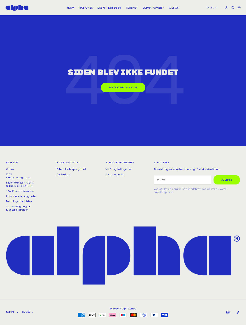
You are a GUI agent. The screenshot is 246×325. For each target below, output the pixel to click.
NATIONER (86, 8)
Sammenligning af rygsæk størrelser (18, 208)
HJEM (70, 8)
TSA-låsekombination (20, 191)
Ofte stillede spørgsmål (71, 169)
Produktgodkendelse (19, 201)
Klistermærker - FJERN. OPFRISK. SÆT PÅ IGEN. (20, 184)
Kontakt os (63, 174)
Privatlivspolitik (115, 174)
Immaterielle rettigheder (21, 196)
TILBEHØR (132, 8)
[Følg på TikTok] (238, 312)
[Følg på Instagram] (228, 312)
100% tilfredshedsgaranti (18, 176)
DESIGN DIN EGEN (109, 8)
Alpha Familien (154, 8)
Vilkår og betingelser (118, 169)
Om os (10, 169)
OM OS (174, 8)
